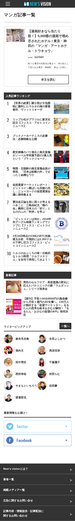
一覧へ (65, 326)
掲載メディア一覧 (14, 489)
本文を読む (48, 79)
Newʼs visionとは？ (15, 468)
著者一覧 (8, 479)
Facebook (24, 440)
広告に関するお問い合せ (18, 500)
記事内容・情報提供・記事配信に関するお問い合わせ (23, 513)
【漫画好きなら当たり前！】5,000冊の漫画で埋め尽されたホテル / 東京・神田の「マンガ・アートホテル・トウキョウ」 (48, 41)
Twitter (22, 426)
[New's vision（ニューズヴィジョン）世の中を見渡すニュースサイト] (37, 6)
